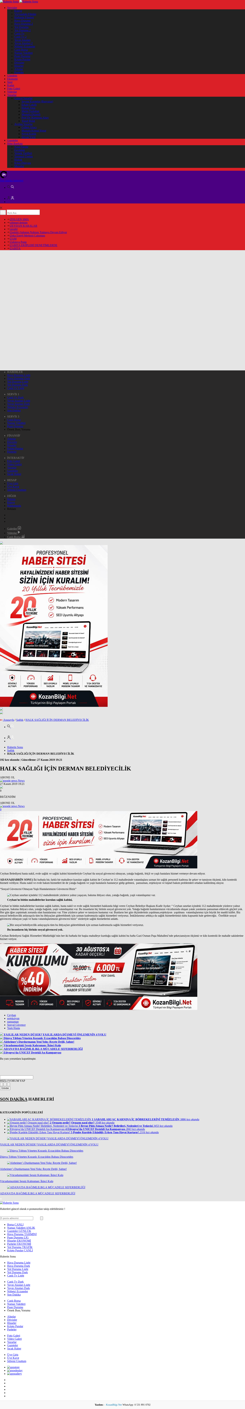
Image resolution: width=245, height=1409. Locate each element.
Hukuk (18, 159)
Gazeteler (12, 140)
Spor (10, 82)
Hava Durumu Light (18, 375)
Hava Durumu (22, 20)
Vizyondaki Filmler (25, 14)
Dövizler (19, 62)
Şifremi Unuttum (16, 489)
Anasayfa (8, 719)
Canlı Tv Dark (15, 397)
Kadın (10, 85)
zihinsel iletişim (18, 222)
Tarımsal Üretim (23, 156)
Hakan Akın (28, 107)
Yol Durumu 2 (22, 30)
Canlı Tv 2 (20, 36)
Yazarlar (12, 95)
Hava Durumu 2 (23, 23)
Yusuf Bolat (28, 120)
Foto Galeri (13, 88)
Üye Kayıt (13, 486)
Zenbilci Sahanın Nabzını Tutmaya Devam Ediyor (38, 232)
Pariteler (19, 72)
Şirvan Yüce (29, 137)
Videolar (12, 91)
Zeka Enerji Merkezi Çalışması (27, 235)
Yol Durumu (21, 27)
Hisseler (18, 65)
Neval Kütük (29, 133)
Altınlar (18, 69)
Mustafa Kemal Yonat (34, 130)
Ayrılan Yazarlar (23, 124)
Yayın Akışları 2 (23, 43)
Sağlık (19, 719)
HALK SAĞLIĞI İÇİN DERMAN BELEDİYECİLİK (57, 719)
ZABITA (15, 248)
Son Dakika (14, 410)
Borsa (15, 1224)
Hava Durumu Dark (18, 378)
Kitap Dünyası (22, 162)
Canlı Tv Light (15, 388)
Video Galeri (14, 464)
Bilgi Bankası (15, 143)
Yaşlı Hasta (13, 1028)
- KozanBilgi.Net (113, 1404)
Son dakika (11, 180)
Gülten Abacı (29, 127)
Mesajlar (19, 166)
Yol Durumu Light (17, 381)
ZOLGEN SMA (19, 219)
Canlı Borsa (21, 49)
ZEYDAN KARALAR (23, 225)
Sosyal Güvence (16, 1024)
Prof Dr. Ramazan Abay (35, 117)
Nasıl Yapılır (21, 146)
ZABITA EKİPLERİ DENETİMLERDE (33, 245)
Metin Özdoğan (30, 111)
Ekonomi (12, 78)
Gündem (12, 75)
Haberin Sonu (15, 747)
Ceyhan (11, 1015)
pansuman (13, 1021)
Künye (18, 10)
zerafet (13, 229)
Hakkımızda (14, 505)
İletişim (11, 499)
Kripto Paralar (22, 59)
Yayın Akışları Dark (18, 403)
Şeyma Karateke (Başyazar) (37, 101)
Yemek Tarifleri (23, 153)
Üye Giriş (12, 483)
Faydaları (19, 150)
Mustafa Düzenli (31, 114)
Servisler (12, 7)
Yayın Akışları (22, 40)
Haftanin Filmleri (24, 17)
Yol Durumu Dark (17, 384)
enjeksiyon (13, 1018)
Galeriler (12, 528)
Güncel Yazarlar (23, 98)
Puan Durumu (22, 56)
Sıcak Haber (14, 474)
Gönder (5, 1088)
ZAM (13, 238)
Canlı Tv (19, 33)
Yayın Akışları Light (18, 400)
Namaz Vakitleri (23, 52)
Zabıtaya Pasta (18, 242)
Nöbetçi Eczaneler (24, 46)
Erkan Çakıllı (29, 104)
